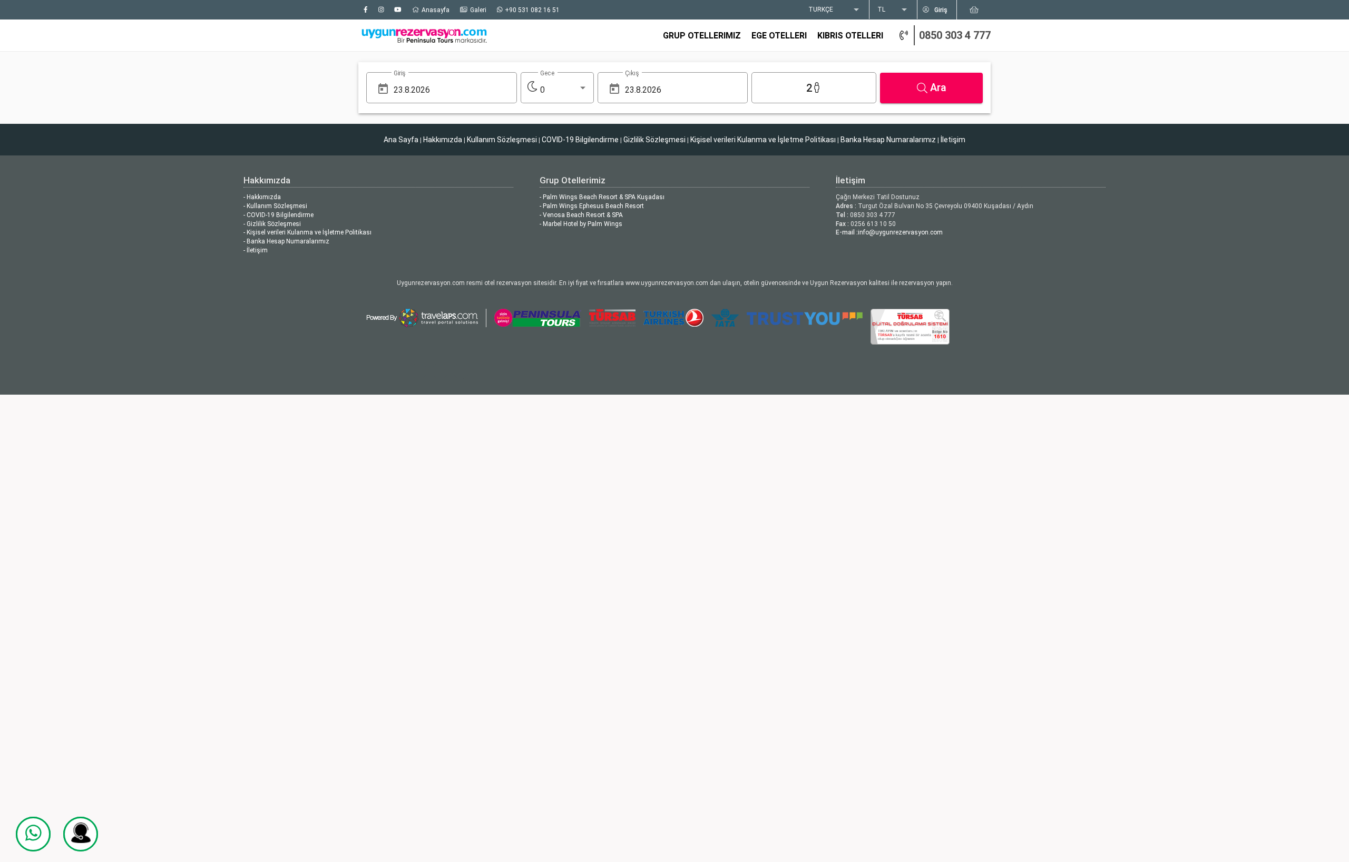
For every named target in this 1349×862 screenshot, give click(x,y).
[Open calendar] (383, 88)
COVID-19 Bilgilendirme (580, 139)
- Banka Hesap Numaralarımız (286, 241)
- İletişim (255, 250)
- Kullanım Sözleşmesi (275, 206)
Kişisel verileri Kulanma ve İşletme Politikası (763, 139)
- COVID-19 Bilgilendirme (278, 215)
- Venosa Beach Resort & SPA (581, 215)
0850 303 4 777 (955, 35)
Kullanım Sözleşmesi (502, 139)
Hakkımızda (442, 139)
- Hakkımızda (262, 197)
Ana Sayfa (401, 139)
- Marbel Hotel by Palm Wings (581, 224)
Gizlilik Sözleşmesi (654, 139)
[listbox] (834, 10)
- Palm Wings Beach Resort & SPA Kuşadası (602, 197)
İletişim (953, 139)
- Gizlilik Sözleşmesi (272, 224)
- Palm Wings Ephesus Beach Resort (592, 206)
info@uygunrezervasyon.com (900, 232)
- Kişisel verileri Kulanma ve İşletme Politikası (307, 232)
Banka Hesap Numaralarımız (888, 139)
